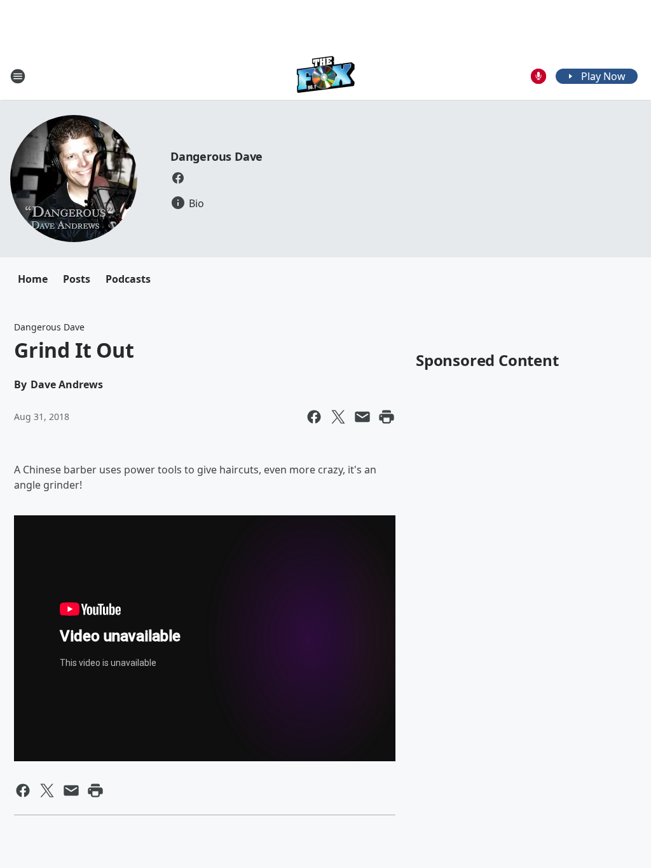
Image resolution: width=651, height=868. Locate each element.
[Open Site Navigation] (17, 76)
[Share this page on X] (338, 417)
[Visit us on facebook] (178, 178)
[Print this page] (386, 417)
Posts (76, 279)
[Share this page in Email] (362, 417)
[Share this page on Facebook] (314, 417)
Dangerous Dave (216, 156)
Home (33, 279)
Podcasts (128, 279)
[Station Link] (325, 76)
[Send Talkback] (538, 76)
